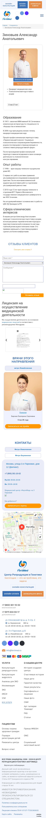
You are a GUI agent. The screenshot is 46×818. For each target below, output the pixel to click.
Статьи (27, 717)
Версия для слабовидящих (14, 765)
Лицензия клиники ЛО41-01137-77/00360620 (20, 810)
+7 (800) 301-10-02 (13, 474)
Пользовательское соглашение (14, 807)
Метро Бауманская (23, 455)
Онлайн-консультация (9, 5)
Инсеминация (8, 685)
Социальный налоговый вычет (32, 743)
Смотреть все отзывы (22, 249)
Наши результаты (32, 687)
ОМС (26, 735)
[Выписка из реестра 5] (23, 340)
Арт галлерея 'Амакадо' (30, 707)
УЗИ (4, 698)
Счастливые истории (34, 674)
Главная (4, 25)
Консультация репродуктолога (9, 669)
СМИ (26, 702)
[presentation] (6, 339)
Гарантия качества (33, 683)
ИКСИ (4, 694)
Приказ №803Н (31, 728)
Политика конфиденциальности (14, 803)
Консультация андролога (8, 675)
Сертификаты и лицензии (31, 692)
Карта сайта (7, 814)
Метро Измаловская (23, 449)
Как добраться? (11, 501)
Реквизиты (18, 814)
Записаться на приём (23, 80)
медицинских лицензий (11, 322)
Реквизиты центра (10, 742)
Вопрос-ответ (8, 749)
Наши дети (29, 678)
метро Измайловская (23, 368)
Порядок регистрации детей (11, 736)
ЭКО (4, 690)
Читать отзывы (23, 84)
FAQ (25, 713)
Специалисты (13, 25)
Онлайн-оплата (22, 5)
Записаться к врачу (35, 5)
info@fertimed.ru (13, 650)
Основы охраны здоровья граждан (10, 730)
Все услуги (7, 702)
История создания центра (32, 669)
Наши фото (29, 698)
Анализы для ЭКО (10, 681)
